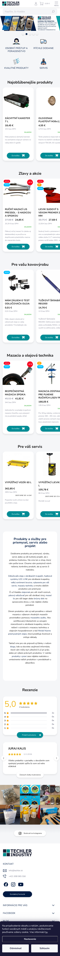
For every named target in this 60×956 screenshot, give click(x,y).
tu (46, 932)
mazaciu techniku (25, 585)
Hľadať (53, 11)
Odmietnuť (15, 948)
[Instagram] (12, 883)
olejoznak (26, 592)
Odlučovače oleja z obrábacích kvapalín (25, 576)
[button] (56, 758)
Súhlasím (45, 948)
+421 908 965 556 (17, 876)
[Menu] (56, 3)
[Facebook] (5, 883)
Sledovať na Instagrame (33, 833)
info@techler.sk (16, 870)
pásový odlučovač (17, 595)
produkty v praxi (19, 656)
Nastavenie (30, 939)
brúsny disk (39, 598)
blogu (12, 646)
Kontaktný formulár (17, 894)
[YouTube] (20, 883)
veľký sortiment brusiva (21, 582)
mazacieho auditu (38, 617)
